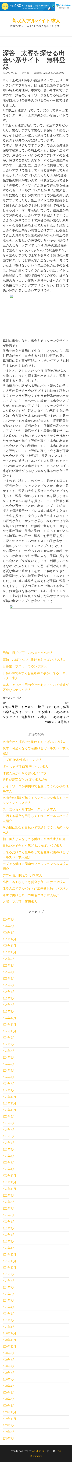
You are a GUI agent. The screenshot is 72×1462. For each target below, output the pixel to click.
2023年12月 (9, 1097)
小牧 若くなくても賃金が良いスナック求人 (34, 882)
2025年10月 (9, 952)
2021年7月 (9, 1287)
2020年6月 (9, 1373)
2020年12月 (9, 1333)
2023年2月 (9, 1162)
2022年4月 (9, 1228)
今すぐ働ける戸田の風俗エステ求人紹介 (31, 895)
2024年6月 (9, 1057)
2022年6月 (9, 1215)
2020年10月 (9, 1346)
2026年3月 (9, 919)
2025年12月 (9, 939)
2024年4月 (9, 1070)
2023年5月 (9, 1143)
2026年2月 (9, 926)
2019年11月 (9, 1412)
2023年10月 (9, 1110)
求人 (19, 697)
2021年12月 (9, 1254)
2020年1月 (9, 1405)
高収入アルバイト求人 (36, 20)
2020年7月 (9, 1366)
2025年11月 (9, 945)
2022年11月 (9, 1182)
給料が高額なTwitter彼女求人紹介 (25, 779)
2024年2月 (9, 1084)
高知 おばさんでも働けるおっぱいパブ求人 (34, 659)
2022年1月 (9, 1248)
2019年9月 (9, 1425)
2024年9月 (9, 1037)
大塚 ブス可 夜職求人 (20, 901)
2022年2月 (9, 1241)
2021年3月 (9, 1313)
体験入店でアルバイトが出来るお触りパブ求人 (36, 888)
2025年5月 (9, 985)
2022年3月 (9, 1235)
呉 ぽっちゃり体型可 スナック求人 (29, 809)
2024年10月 (9, 1031)
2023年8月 (9, 1123)
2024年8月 (9, 1044)
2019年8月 (9, 1432)
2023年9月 (9, 1116)
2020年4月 (9, 1386)
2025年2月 (9, 1005)
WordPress (38, 1451)
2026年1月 (9, 932)
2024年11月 (9, 1024)
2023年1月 (9, 1169)
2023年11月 (9, 1103)
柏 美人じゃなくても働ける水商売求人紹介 (34, 839)
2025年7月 (9, 972)
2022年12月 (9, 1175)
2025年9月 (9, 959)
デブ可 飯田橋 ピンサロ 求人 (22, 875)
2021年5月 (9, 1300)
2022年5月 (9, 1222)
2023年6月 (9, 1136)
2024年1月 (9, 1090)
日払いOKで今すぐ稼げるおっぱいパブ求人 (32, 845)
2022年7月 (9, 1208)
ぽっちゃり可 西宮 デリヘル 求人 (25, 766)
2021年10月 (9, 1267)
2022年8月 (9, 1202)
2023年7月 (9, 1130)
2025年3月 (9, 998)
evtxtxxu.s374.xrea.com (53, 72)
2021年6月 (9, 1294)
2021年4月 (9, 1307)
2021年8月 (9, 1281)
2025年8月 (9, 965)
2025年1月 (9, 1011)
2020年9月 (9, 1353)
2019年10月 (9, 1419)
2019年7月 (9, 1438)
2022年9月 (9, 1195)
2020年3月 (9, 1392)
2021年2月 (9, 1320)
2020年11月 (9, 1340)
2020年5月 (9, 1379)
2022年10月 (9, 1189)
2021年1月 (9, 1327)
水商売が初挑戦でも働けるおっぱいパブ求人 (34, 742)
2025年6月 (9, 978)
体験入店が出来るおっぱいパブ (25, 773)
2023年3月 (9, 1156)
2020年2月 (9, 1399)
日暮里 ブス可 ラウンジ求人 (25, 666)
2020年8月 (9, 1360)
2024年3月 (9, 1077)
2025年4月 (9, 992)
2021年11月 (9, 1261)
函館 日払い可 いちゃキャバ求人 (28, 653)
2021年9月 (9, 1274)
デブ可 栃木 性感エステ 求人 (22, 760)
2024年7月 (9, 1051)
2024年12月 (9, 1018)
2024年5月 (9, 1064)
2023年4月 (9, 1149)
